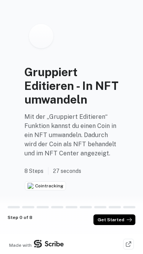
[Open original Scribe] (128, 244)
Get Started (111, 219)
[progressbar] (14, 207)
